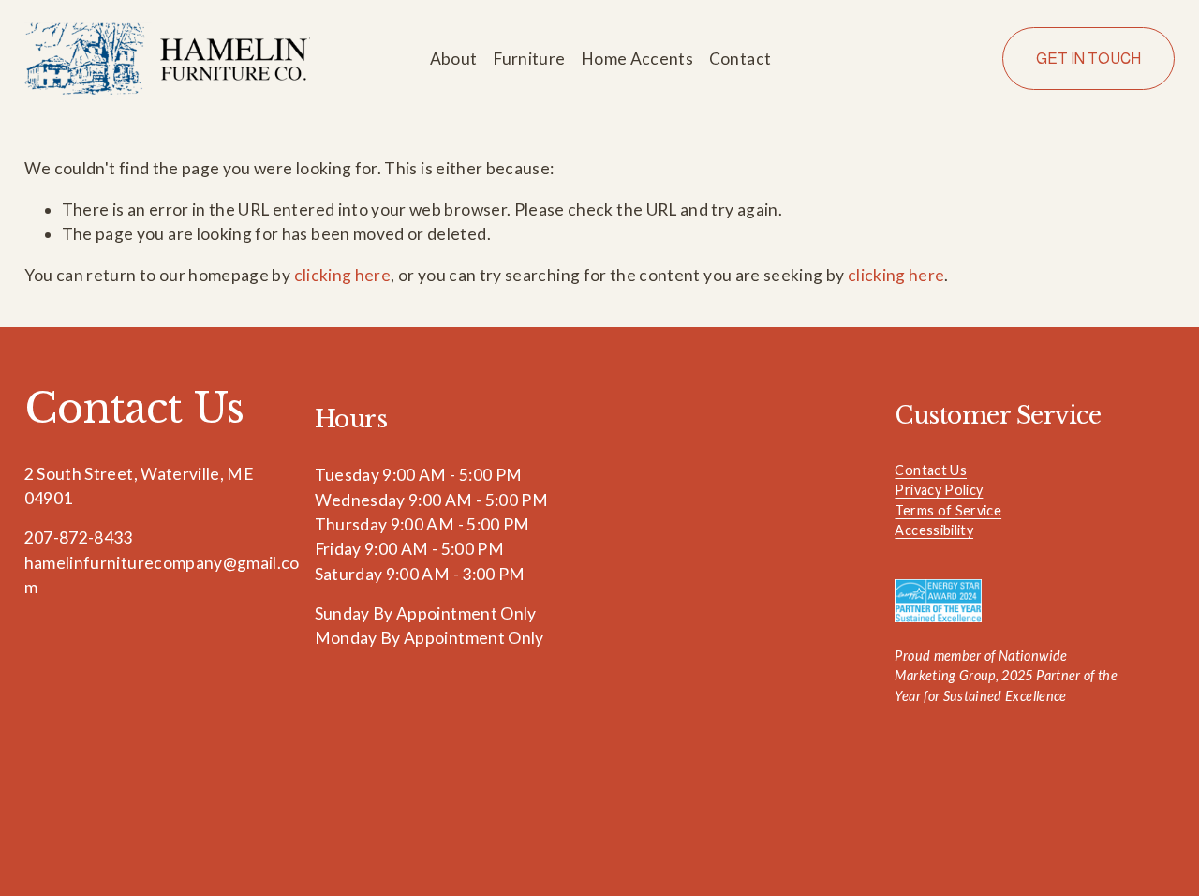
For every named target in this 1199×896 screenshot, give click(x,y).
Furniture (529, 58)
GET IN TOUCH (1088, 59)
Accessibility (934, 530)
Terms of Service (948, 510)
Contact (740, 58)
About (454, 58)
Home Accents (637, 58)
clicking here (343, 275)
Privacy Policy (939, 490)
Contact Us (931, 470)
